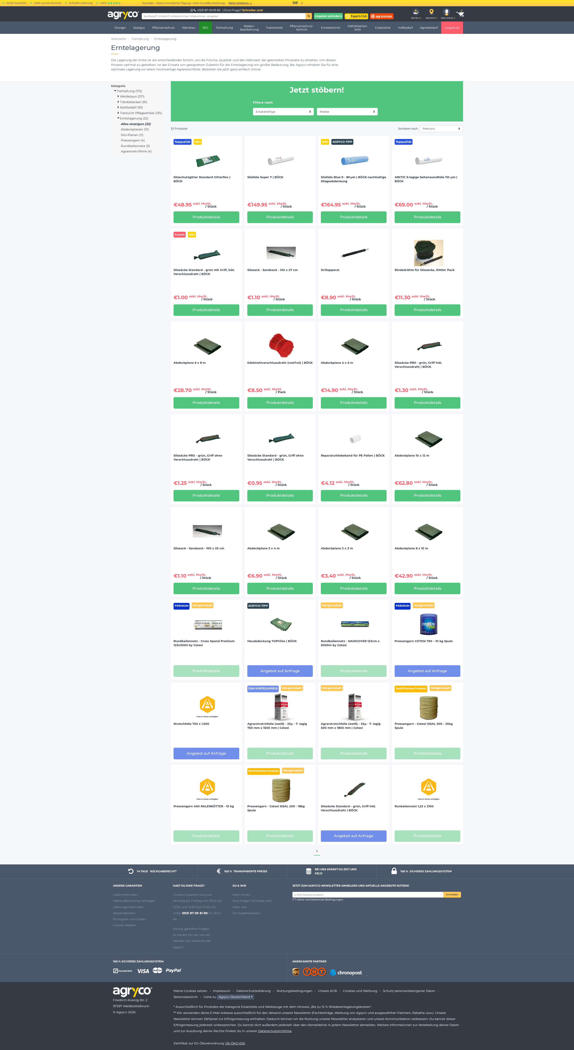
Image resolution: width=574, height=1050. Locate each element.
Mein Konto (242, 894)
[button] (416, 14)
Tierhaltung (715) (129, 91)
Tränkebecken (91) (133, 102)
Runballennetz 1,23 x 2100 (414, 806)
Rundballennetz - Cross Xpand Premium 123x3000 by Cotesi (204, 643)
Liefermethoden (125, 894)
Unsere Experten (186, 894)
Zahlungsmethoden (128, 907)
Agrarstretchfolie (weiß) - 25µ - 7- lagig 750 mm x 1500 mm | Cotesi (277, 726)
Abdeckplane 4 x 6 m (337, 362)
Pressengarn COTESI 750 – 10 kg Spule (424, 641)
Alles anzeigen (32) (136, 124)
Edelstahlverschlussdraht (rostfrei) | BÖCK (280, 362)
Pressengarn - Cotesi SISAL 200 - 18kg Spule (276, 808)
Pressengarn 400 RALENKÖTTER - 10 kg (204, 806)
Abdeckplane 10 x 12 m (412, 455)
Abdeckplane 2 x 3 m (337, 548)
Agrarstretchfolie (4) (136, 151)
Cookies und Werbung (360, 991)
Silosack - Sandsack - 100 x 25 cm (199, 548)
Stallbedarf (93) (131, 107)
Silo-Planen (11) (132, 135)
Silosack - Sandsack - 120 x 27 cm (272, 270)
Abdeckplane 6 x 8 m (190, 362)
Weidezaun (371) (131, 96)
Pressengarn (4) (133, 140)
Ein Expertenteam (246, 913)
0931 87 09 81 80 (209, 10)
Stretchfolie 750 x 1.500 (191, 723)
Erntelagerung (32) (133, 118)
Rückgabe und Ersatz (129, 919)
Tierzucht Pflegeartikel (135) (140, 113)
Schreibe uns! (252, 10)
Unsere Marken (124, 925)
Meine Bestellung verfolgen (134, 901)
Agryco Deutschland (234, 997)
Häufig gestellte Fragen (191, 929)
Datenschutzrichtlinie (274, 1031)
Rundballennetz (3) (135, 146)
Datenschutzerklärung (253, 991)
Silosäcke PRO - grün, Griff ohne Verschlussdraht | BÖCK (198, 457)
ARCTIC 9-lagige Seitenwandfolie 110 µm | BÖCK (426, 179)
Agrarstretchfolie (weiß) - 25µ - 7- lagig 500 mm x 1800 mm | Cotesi (350, 726)
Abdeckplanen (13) (135, 129)
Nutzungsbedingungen (294, 991)
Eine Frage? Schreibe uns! (252, 901)
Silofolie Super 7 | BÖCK (265, 177)
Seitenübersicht (186, 997)
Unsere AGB (327, 991)
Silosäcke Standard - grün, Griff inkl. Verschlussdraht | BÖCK (348, 808)
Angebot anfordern (328, 16)
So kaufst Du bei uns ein (191, 935)
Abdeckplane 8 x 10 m (411, 548)
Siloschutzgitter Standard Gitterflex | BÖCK (202, 179)
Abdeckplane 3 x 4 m (263, 548)
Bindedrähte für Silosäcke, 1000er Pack (424, 270)
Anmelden (452, 894)
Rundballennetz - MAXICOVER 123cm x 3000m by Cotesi (350, 643)
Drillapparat (330, 270)
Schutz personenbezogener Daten (409, 991)
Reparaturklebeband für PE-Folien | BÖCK (353, 455)
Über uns (239, 907)
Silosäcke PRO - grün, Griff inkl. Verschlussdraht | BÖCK (418, 364)
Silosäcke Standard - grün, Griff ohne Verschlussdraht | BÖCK (275, 457)
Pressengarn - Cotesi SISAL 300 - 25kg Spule (424, 726)
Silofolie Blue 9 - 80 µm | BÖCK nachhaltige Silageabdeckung (353, 179)
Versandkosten (124, 913)
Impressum (221, 991)
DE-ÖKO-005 (235, 1043)
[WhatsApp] (192, 10)
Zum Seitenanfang (563, 1030)
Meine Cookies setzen (190, 991)
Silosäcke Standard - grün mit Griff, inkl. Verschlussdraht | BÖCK (204, 272)
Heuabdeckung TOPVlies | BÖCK (272, 641)
